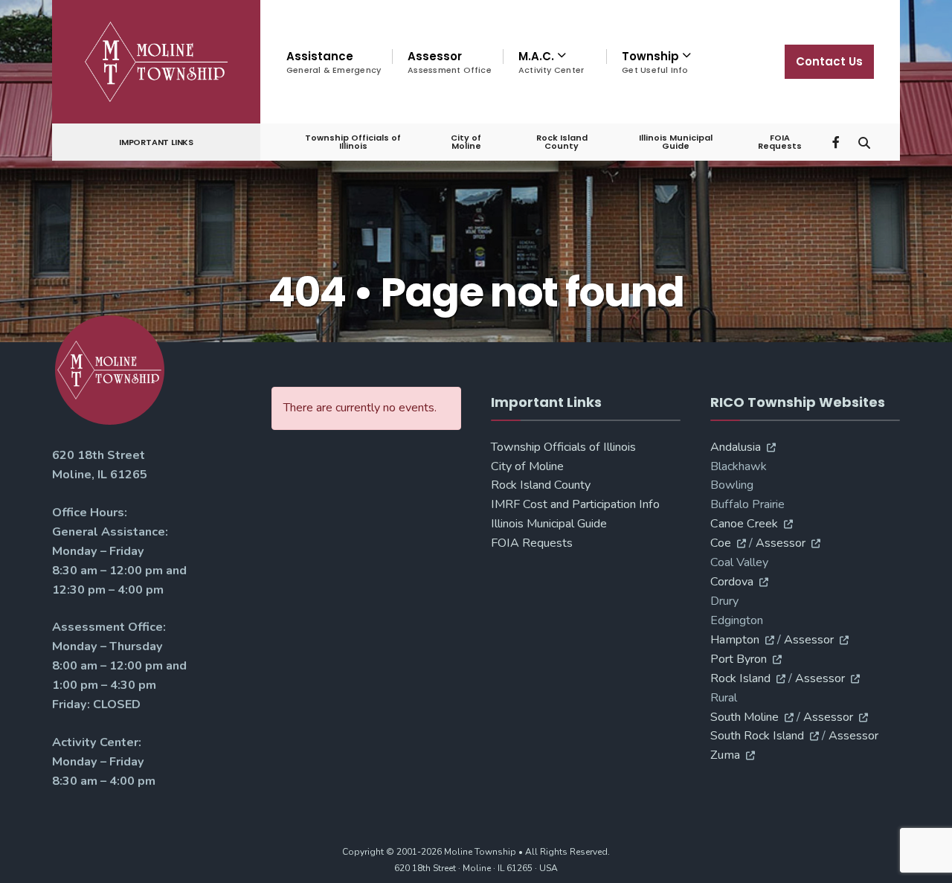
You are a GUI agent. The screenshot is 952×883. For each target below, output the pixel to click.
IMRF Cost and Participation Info (575, 504)
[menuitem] (554, 62)
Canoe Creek (744, 524)
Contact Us (829, 61)
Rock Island (740, 678)
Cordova (731, 582)
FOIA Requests (780, 142)
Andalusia (735, 447)
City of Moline (466, 142)
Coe (720, 543)
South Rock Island (757, 736)
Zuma (725, 755)
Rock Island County (562, 142)
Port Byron (738, 659)
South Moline (744, 717)
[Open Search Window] (864, 141)
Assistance (333, 62)
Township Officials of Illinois (353, 142)
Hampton (734, 640)
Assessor (450, 62)
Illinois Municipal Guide (676, 142)
